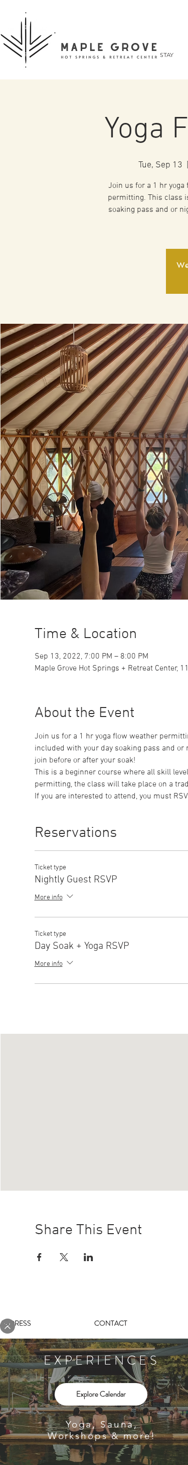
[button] (7, 1326)
